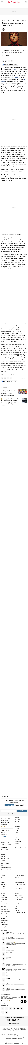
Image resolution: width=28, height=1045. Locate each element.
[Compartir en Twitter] (12, 61)
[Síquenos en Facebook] (2, 1008)
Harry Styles (19, 374)
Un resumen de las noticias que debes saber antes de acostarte (15, 938)
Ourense (17, 839)
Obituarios (3, 901)
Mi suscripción (4, 820)
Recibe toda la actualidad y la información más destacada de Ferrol (16, 974)
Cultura (3, 893)
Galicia (2, 878)
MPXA (11, 1030)
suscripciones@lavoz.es (14, 1023)
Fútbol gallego (4, 924)
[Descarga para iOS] (22, 997)
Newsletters (4, 834)
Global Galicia (18, 880)
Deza (16, 830)
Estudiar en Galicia (19, 882)
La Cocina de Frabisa (20, 884)
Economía (3, 880)
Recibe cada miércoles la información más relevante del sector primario (15, 953)
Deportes (3, 888)
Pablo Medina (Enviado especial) (7, 395)
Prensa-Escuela (23, 1029)
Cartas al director (5, 842)
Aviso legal (6, 1042)
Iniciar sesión (19, 805)
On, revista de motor (20, 912)
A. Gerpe (2, 405)
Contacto (3, 860)
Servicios (3, 852)
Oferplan (3, 854)
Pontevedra (18, 841)
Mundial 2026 (4, 909)
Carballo (17, 828)
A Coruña (17, 819)
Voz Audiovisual (22, 1028)
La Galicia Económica (6, 904)
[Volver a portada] (14, 2)
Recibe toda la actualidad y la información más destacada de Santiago (16, 979)
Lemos (16, 835)
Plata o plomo (18, 888)
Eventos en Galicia (5, 858)
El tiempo (3, 906)
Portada (3, 875)
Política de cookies (21, 1042)
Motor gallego (4, 926)
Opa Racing (4, 916)
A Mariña (17, 821)
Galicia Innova (18, 899)
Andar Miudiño (4, 920)
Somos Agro (4, 897)
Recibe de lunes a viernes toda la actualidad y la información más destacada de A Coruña (16, 969)
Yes (16, 908)
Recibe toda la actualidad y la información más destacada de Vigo (16, 984)
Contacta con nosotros (6, 844)
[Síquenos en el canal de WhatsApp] (2, 1012)
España (3, 882)
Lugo (16, 837)
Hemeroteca (4, 824)
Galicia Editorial (15, 1030)
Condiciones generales (9, 1043)
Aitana (14, 69)
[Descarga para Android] (25, 997)
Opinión (3, 886)
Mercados (17, 903)
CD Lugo (3, 918)
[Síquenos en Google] (6, 1012)
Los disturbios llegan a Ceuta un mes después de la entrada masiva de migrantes (8, 391)
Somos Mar (4, 899)
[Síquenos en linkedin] (14, 1008)
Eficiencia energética (6, 867)
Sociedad (3, 891)
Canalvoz (12, 1029)
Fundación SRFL (16, 1028)
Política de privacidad (12, 1042)
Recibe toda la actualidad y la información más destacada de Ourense (16, 989)
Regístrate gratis (9, 805)
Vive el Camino (18, 895)
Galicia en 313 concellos (21, 847)
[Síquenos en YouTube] (18, 1008)
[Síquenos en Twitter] (6, 1008)
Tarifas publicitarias (5, 849)
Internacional (4, 884)
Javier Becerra (9, 28)
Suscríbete (4, 826)
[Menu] (2, 2)
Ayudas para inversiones (7, 869)
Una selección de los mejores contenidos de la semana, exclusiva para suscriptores (15, 943)
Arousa (17, 824)
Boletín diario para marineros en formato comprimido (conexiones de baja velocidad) (15, 958)
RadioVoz (4, 1029)
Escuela (17, 910)
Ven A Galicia (18, 891)
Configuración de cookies (18, 1043)
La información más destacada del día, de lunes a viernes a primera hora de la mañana (16, 933)
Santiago (17, 843)
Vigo (16, 845)
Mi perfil (3, 832)
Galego (17, 813)
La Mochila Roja (19, 897)
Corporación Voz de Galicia (7, 1028)
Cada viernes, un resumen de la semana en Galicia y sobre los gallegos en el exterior (16, 964)
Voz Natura (17, 1029)
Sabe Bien (17, 878)
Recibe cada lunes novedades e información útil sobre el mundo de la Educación (15, 949)
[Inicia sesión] (26, 2)
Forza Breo (3, 922)
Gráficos (3, 895)
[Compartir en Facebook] (9, 61)
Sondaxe (8, 1029)
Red (16, 886)
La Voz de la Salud (19, 875)
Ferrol (16, 832)
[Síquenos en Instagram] (10, 1008)
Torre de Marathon (5, 911)
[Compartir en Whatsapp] (3, 61)
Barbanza (17, 826)
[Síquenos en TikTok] (21, 1008)
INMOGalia (3, 856)
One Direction (14, 77)
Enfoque (17, 893)
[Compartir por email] (6, 61)
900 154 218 (14, 1020)
